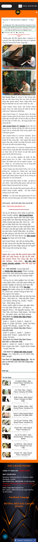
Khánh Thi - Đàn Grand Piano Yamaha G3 (23, 454)
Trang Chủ (5, 20)
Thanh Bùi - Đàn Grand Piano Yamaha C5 (23, 429)
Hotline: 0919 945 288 (29, 6)
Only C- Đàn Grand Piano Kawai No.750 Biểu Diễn (23, 414)
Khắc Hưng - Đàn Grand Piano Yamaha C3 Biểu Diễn (23, 399)
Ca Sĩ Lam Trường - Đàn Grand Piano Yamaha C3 (23, 421)
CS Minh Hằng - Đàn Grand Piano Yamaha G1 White (23, 383)
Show (32, 20)
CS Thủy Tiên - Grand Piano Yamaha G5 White (23, 391)
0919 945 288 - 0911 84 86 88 (18, 483)
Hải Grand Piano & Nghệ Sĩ (19, 20)
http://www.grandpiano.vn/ (16, 206)
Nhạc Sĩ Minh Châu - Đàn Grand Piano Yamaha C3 (23, 407)
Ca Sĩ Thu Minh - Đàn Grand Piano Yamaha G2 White (23, 437)
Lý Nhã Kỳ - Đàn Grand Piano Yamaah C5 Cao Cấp (23, 446)
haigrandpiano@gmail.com (15, 487)
